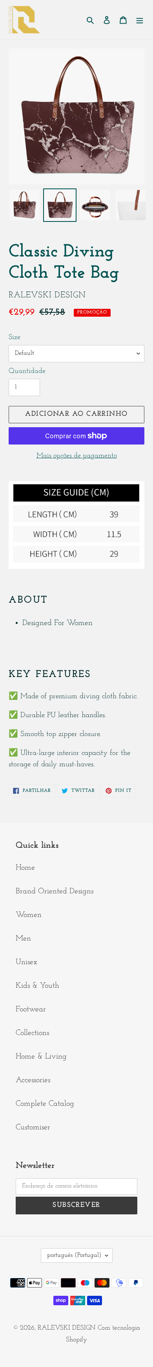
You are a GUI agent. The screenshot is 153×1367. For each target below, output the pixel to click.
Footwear (31, 1009)
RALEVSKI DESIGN (66, 1328)
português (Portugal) (74, 1255)
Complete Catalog (45, 1104)
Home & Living (41, 1057)
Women (29, 915)
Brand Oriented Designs (54, 891)
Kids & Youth (37, 986)
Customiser (33, 1127)
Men (23, 939)
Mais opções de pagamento (76, 455)
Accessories (33, 1080)
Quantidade (27, 371)
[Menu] (139, 20)
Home (25, 868)
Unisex (26, 962)
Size (14, 337)
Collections (32, 1033)
